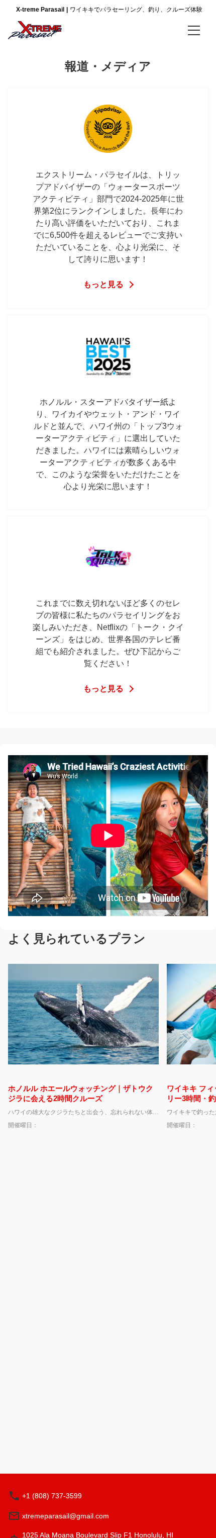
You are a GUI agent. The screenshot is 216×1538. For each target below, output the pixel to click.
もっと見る (103, 284)
